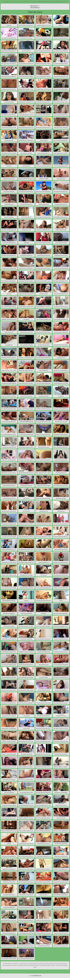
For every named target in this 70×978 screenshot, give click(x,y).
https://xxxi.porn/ (34, 5)
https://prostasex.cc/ (35, 7)
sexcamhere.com (37, 975)
